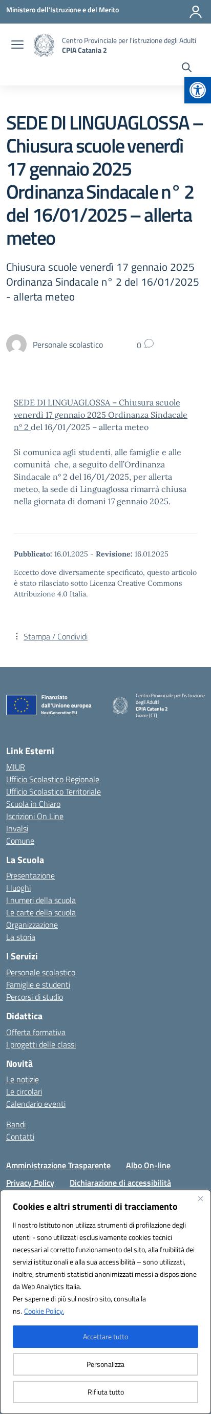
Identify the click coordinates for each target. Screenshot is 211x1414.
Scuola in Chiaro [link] (33, 804)
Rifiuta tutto (106, 1391)
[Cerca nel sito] (187, 68)
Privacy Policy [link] (30, 1182)
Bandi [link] (16, 1124)
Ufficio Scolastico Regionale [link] (52, 779)
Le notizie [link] (22, 1079)
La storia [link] (20, 937)
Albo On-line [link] (148, 1165)
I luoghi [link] (18, 888)
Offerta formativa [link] (36, 1032)
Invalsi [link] (17, 828)
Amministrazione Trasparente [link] (58, 1165)
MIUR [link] (15, 767)
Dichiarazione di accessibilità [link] (120, 1182)
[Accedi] (195, 11)
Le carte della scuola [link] (41, 912)
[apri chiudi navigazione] (17, 45)
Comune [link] (20, 840)
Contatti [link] (20, 1136)
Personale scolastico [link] (40, 972)
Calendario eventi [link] (36, 1104)
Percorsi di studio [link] (34, 997)
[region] (105, 1302)
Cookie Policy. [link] (44, 1310)
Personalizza (105, 1364)
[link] (197, 90)
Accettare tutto (105, 1336)
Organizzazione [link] (32, 924)
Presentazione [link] (30, 875)
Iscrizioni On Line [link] (35, 816)
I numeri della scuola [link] (41, 900)
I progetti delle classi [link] (41, 1044)
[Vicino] (200, 1198)
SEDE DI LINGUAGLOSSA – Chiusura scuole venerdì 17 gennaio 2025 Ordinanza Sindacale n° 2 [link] (100, 414)
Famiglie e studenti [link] (38, 984)
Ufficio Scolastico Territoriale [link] (53, 791)
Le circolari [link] (24, 1091)
